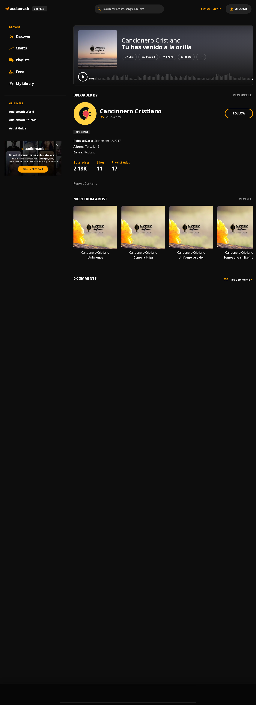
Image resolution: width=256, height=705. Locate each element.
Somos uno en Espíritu (239, 257)
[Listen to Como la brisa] (143, 227)
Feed (20, 71)
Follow (239, 113)
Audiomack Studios (22, 120)
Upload (241, 9)
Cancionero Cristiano (131, 111)
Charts (21, 48)
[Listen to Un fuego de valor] (191, 227)
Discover (23, 36)
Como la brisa (143, 257)
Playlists (23, 60)
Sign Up (205, 8)
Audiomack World (21, 111)
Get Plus (40, 8)
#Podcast (81, 132)
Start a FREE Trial (33, 169)
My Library (25, 83)
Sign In (217, 8)
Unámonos (95, 257)
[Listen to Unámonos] (95, 227)
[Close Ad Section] (57, 145)
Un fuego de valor (191, 257)
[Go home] (16, 9)
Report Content (85, 183)
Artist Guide (17, 128)
